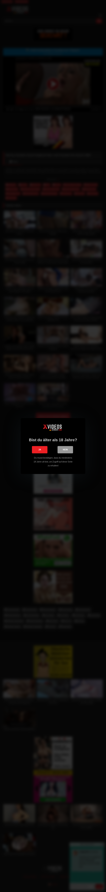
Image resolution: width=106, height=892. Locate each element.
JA (39, 450)
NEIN (65, 450)
